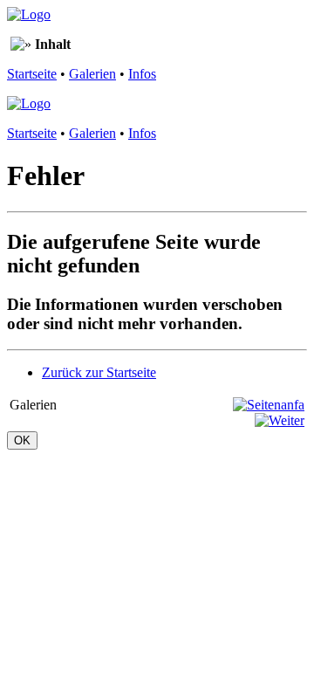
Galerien (92, 73)
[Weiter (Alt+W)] (279, 420)
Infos (142, 73)
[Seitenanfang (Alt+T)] (268, 404)
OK (22, 440)
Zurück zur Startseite (99, 372)
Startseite (32, 73)
